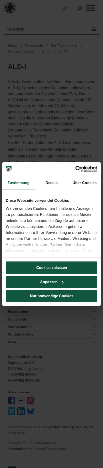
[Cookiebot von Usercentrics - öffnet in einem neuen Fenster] (75, 169)
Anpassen (49, 282)
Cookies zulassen (51, 267)
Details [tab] (52, 183)
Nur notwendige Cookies (51, 296)
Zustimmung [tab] (19, 183)
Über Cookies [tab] (84, 183)
